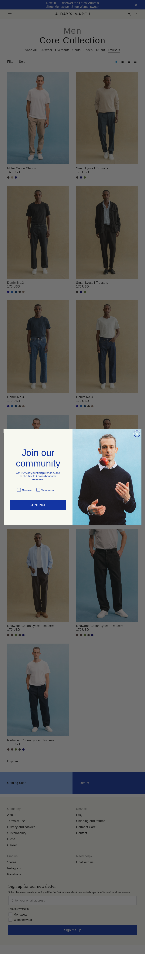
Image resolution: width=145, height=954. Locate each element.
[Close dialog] (137, 434)
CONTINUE (38, 503)
